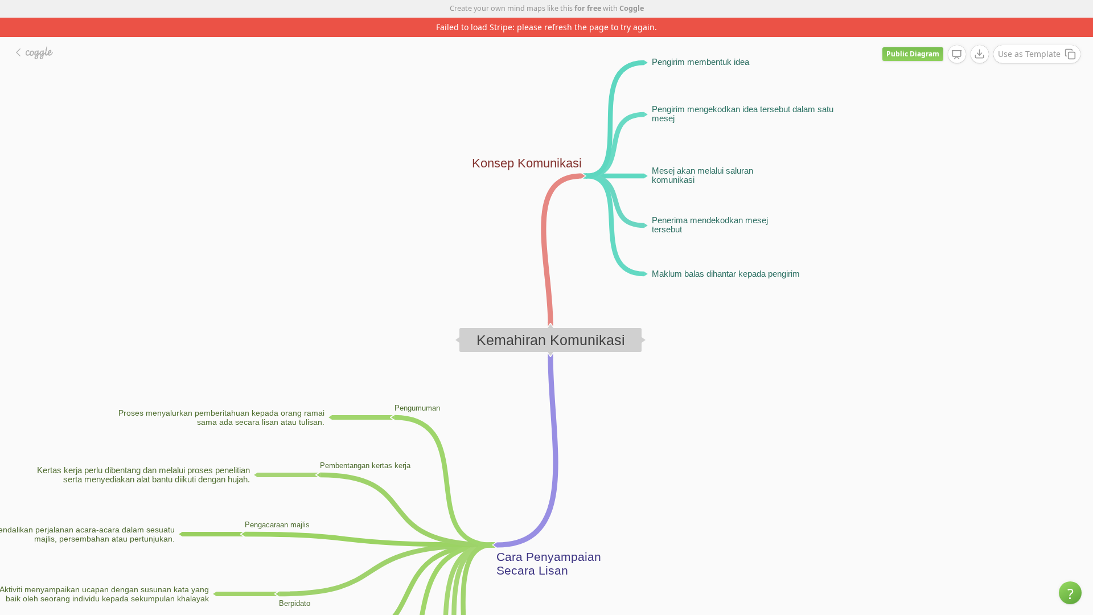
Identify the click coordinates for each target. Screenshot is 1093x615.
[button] (1070, 592)
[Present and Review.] (957, 55)
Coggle (631, 8)
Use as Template (1029, 53)
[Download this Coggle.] (980, 54)
